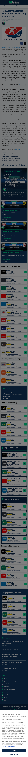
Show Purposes (14, 754)
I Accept (14, 750)
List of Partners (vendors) (8, 746)
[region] (14, 733)
